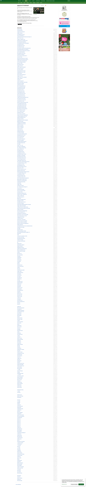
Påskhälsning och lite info (20, 247)
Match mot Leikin (19, 379)
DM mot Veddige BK (19, 412)
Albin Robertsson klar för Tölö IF (21, 156)
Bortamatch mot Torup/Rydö (21, 441)
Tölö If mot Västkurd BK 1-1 (20, 35)
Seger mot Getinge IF (20, 383)
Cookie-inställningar (18, 484)
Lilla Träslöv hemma (19, 378)
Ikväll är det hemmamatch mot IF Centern (22, 58)
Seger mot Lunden (19, 296)
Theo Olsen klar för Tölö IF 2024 (21, 98)
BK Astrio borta (19, 451)
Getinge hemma (19, 325)
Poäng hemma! (19, 343)
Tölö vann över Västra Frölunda (21, 190)
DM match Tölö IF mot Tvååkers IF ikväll (22, 40)
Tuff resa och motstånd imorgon (21, 199)
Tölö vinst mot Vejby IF (20, 69)
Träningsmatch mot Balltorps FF (21, 432)
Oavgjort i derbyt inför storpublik (21, 205)
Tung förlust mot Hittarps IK (20, 54)
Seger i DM (18, 359)
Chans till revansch (19, 355)
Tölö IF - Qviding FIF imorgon (21, 111)
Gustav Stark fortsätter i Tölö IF (21, 175)
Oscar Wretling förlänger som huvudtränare (22, 49)
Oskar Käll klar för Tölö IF (20, 89)
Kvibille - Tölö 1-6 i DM (20, 145)
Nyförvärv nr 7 (19, 418)
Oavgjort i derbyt (19, 184)
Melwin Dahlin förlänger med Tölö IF (21, 166)
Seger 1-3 (18, 440)
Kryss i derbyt (19, 471)
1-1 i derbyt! (18, 369)
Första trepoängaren (20, 30)
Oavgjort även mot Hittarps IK (21, 31)
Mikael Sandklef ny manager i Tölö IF (22, 179)
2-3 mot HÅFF (19, 469)
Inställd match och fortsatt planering (22, 248)
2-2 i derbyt (18, 401)
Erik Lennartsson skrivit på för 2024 (21, 107)
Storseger (18, 372)
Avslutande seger (19, 460)
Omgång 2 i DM (19, 358)
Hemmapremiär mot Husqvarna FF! (21, 213)
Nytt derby (18, 345)
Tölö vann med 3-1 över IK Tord (21, 113)
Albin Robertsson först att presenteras (22, 108)
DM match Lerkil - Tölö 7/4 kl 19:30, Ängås (22, 214)
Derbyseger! (18, 329)
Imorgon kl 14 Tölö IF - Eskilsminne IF (22, 194)
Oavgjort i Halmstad (19, 78)
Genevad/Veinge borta (20, 272)
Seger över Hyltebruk (20, 377)
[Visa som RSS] (45, 5)
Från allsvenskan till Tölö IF (20, 151)
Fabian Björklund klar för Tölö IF (21, 135)
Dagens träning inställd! (20, 364)
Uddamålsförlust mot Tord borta (21, 123)
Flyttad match (19, 233)
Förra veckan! (19, 276)
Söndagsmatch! (19, 257)
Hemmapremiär (19, 348)
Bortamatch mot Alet (20, 229)
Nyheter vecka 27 (19, 243)
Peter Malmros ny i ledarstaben (21, 155)
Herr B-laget (18, 228)
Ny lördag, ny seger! (19, 319)
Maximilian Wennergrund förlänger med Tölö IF (23, 171)
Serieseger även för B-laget (20, 227)
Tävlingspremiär (19, 360)
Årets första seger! (19, 480)
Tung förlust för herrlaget (20, 203)
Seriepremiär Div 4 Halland (20, 349)
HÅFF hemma (19, 470)
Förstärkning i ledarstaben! (20, 310)
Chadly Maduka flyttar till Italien (21, 181)
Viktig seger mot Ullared (20, 200)
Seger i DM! (18, 350)
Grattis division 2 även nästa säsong (22, 180)
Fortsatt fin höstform (20, 437)
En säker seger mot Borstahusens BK (22, 60)
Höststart (18, 262)
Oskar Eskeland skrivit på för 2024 (21, 106)
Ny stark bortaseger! (19, 282)
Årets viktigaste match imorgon (21, 53)
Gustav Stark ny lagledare (20, 140)
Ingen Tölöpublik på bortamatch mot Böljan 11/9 (23, 232)
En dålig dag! (19, 450)
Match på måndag (19, 464)
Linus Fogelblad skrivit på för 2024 (21, 103)
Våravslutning (19, 461)
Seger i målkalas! (19, 465)
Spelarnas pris (19, 427)
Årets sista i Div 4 (19, 253)
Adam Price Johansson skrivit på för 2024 (22, 102)
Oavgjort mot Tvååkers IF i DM (21, 39)
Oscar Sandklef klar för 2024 (21, 92)
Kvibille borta (19, 456)
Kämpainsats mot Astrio (20, 112)
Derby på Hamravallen (20, 339)
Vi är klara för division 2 (20, 218)
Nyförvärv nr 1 (19, 426)
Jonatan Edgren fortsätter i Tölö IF (21, 160)
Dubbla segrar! (19, 407)
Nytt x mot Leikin (19, 326)
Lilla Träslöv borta (19, 277)
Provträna (18, 252)
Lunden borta (19, 297)
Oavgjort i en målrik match (20, 195)
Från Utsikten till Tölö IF (20, 150)
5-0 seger (18, 320)
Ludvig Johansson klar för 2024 (21, 93)
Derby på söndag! (19, 382)
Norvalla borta (19, 258)
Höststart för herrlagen (20, 239)
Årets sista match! (19, 368)
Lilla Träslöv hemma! (19, 334)
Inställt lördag (19, 306)
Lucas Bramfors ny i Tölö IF (20, 164)
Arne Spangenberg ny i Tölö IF (21, 165)
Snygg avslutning (19, 435)
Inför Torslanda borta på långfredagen (22, 210)
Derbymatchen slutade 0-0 (20, 131)
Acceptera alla (81, 484)
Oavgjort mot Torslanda (20, 209)
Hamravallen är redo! (20, 281)
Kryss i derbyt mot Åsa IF (20, 64)
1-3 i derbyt (18, 447)
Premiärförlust (19, 286)
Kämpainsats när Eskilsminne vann (21, 193)
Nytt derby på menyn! (20, 330)
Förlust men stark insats (20, 266)
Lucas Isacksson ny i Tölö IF (20, 174)
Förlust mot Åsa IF (19, 73)
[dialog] (73, 482)
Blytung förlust (19, 198)
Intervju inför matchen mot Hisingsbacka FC (22, 223)
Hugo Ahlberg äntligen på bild (21, 142)
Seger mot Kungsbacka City (20, 301)
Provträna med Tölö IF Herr (20, 311)
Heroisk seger (19, 285)
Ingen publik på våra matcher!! (21, 238)
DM (17, 242)
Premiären (18, 403)
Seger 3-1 (18, 324)
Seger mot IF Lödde (19, 63)
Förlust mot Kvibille (19, 455)
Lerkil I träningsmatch (20, 406)
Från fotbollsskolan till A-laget (21, 87)
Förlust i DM (18, 79)
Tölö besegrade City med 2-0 (21, 34)
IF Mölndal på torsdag (20, 408)
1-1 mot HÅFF (19, 374)
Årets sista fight (19, 315)
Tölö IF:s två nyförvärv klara (20, 136)
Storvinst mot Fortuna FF (20, 68)
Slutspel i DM (19, 292)
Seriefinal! (18, 267)
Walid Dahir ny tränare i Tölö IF (21, 170)
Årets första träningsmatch (20, 416)
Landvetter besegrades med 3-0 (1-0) (22, 116)
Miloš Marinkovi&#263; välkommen (21, 141)
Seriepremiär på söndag (20, 84)
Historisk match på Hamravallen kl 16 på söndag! (23, 208)
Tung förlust (18, 392)
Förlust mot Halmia (19, 29)
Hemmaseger (19, 261)
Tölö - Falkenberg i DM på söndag (21, 147)
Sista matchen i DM (19, 300)
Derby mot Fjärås (19, 387)
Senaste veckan (19, 314)
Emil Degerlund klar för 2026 (21, 45)
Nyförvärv (18, 263)
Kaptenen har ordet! (19, 287)
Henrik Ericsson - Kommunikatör (21, 219)
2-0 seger (18, 335)
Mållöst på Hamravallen (20, 121)
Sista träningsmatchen (20, 290)
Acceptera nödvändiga (74, 484)
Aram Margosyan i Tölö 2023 (21, 152)
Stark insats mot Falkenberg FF (21, 146)
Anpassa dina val (64, 484)
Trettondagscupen (19, 417)
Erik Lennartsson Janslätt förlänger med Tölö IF (23, 161)
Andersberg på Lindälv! (20, 373)
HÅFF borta (18, 446)
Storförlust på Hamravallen (20, 189)
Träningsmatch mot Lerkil (20, 353)
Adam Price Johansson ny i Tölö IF (21, 169)
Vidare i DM (18, 291)
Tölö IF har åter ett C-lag (20, 137)
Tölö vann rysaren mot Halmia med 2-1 (22, 55)
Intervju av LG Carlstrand (23, 5)
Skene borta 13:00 (19, 295)
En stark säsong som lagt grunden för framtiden (23, 50)
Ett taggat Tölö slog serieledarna (21, 122)
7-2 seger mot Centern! (20, 442)
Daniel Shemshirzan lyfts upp (21, 88)
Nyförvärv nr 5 (19, 421)
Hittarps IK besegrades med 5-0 (21, 117)
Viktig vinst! (18, 268)
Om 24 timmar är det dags (20, 132)
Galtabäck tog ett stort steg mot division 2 (22, 59)
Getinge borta (19, 340)
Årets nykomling (19, 431)
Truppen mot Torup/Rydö (20, 466)
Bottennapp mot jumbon (20, 118)
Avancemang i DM (19, 354)
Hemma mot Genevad (20, 321)
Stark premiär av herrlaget (20, 83)
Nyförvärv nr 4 (19, 422)
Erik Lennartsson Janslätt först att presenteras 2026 (24, 48)
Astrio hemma (19, 475)
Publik (18, 234)
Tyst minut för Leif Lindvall (20, 237)
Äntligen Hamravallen (20, 344)
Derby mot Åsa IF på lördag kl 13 (21, 74)
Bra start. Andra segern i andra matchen (22, 82)
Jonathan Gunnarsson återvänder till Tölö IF (22, 97)
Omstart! (18, 331)
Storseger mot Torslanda (20, 185)
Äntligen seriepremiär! (20, 224)
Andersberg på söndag (20, 389)
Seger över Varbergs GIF (20, 126)
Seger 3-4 (18, 316)
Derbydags (18, 402)
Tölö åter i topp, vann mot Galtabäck (22, 77)
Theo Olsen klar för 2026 (20, 44)
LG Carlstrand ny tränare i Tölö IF (21, 176)
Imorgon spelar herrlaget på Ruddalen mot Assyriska (24, 204)
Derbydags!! (18, 256)
